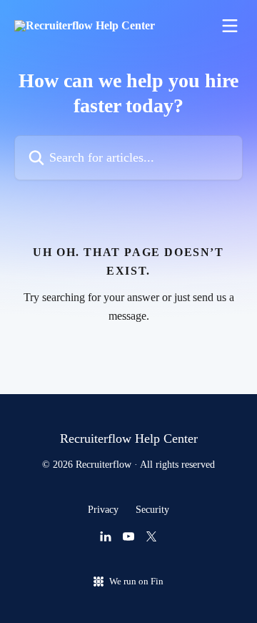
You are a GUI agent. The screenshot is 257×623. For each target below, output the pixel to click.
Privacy (103, 509)
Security (152, 509)
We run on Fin (136, 581)
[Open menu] (230, 25)
